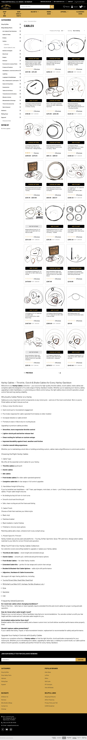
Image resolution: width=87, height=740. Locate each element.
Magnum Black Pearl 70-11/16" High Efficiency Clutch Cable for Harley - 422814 (76, 63)
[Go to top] (84, 735)
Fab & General (6, 107)
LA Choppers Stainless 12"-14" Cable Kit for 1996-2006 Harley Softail (33, 273)
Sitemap (3, 709)
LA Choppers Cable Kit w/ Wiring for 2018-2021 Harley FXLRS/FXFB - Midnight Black (33, 147)
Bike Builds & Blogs (6, 703)
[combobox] (35, 7)
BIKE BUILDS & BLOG (46, 1)
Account (75, 6)
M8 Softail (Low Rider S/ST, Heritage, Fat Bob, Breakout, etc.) (23, 584)
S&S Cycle (47, 681)
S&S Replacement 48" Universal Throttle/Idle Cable (76, 314)
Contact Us (4, 706)
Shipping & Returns (50, 696)
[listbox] (79, 30)
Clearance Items (80, 13)
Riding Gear (49, 13)
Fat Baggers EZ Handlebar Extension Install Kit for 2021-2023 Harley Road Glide (76, 273)
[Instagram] (10, 729)
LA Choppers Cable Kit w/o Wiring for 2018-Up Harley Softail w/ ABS (53, 63)
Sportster (6, 592)
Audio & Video (7, 34)
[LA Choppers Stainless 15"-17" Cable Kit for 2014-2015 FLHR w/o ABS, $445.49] (76, 338)
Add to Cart (76, 58)
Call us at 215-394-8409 (9, 722)
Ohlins (46, 678)
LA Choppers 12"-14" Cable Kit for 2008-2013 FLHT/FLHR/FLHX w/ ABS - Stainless (76, 190)
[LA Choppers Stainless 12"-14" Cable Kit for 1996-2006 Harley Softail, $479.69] (33, 255)
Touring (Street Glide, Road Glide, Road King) (18, 580)
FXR (4, 596)
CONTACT (70, 1)
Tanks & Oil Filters (8, 90)
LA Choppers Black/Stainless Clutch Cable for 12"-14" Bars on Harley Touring (33, 105)
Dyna (4, 588)
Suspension (6, 87)
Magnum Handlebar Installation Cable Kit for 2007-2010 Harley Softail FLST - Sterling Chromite (76, 106)
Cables (4, 41)
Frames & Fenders (8, 67)
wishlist (68, 6)
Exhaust (5, 60)
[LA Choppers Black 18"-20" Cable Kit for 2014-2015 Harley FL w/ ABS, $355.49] (76, 213)
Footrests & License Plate (10, 64)
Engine (4, 57)
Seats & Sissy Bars (8, 84)
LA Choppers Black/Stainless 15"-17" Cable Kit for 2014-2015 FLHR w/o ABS (54, 315)
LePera (47, 675)
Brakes (4, 38)
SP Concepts (48, 684)
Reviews (3, 700)
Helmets (34, 12)
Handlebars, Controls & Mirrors (11, 70)
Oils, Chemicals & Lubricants (11, 80)
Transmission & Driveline (10, 94)
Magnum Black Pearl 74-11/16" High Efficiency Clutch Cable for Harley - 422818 (54, 231)
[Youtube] (6, 729)
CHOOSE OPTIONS (33, 58)
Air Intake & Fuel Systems (10, 31)
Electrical (5, 54)
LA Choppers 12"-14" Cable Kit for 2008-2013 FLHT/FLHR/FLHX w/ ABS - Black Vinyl (33, 315)
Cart (84, 6)
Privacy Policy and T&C (51, 703)
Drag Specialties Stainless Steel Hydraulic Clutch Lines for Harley (54, 189)
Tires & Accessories (8, 103)
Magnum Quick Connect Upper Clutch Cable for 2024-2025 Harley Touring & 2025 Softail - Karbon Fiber (33, 64)
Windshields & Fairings (9, 100)
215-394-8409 (80, 1)
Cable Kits (6, 44)
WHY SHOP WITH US (59, 1)
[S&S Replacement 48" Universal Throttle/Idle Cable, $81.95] (76, 296)
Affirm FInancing (49, 700)
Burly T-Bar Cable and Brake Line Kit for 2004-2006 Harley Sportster (54, 105)
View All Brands (49, 687)
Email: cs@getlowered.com (11, 725)
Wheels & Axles (7, 97)
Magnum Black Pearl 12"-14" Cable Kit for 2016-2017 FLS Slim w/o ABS (32, 231)
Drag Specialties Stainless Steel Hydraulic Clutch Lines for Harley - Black (54, 147)
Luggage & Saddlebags (9, 77)
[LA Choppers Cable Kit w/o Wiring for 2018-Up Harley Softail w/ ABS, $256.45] (54, 45)
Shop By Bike (4, 14)
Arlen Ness (48, 672)
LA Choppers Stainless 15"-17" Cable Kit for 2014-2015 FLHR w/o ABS (76, 357)
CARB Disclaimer (49, 706)
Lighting (5, 74)
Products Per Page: (55, 30)
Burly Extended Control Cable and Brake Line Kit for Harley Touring (33, 189)
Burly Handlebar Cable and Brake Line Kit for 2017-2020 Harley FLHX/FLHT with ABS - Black (54, 273)
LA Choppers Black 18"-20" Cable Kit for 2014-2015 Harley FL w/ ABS (76, 231)
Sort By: (70, 30)
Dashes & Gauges (7, 50)
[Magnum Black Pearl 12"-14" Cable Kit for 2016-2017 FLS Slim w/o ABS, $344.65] (33, 213)
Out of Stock (33, 226)
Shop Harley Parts (18, 14)
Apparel (64, 12)
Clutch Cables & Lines (9, 47)
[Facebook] (2, 729)
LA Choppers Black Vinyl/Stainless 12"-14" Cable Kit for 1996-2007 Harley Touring (75, 148)
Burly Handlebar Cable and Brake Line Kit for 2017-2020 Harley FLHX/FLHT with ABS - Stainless (33, 357)
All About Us (4, 696)
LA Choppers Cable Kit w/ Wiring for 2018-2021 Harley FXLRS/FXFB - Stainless (53, 357)
